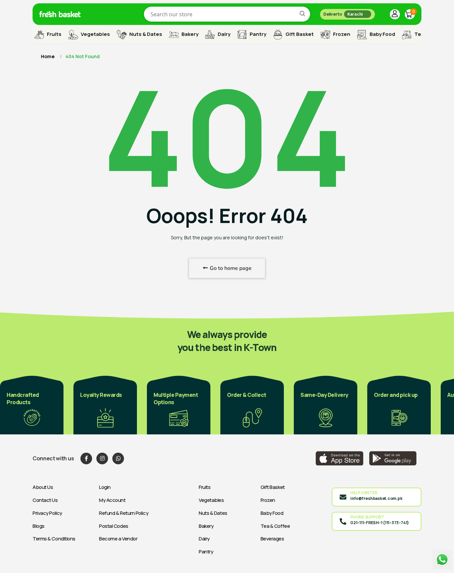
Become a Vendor (118, 538)
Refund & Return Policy (123, 513)
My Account (112, 500)
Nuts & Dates (145, 34)
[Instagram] (102, 458)
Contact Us (45, 500)
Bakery (189, 34)
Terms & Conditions (54, 538)
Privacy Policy (47, 513)
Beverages (272, 538)
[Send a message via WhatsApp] (442, 559)
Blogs (39, 525)
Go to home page (230, 268)
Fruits (53, 34)
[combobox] (227, 14)
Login (105, 487)
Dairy (223, 34)
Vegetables (95, 34)
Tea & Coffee (275, 525)
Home (48, 56)
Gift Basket (299, 34)
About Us (43, 487)
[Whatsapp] (118, 458)
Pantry (257, 34)
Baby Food (382, 34)
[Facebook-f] (86, 458)
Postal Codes (113, 525)
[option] (31, 404)
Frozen (341, 34)
